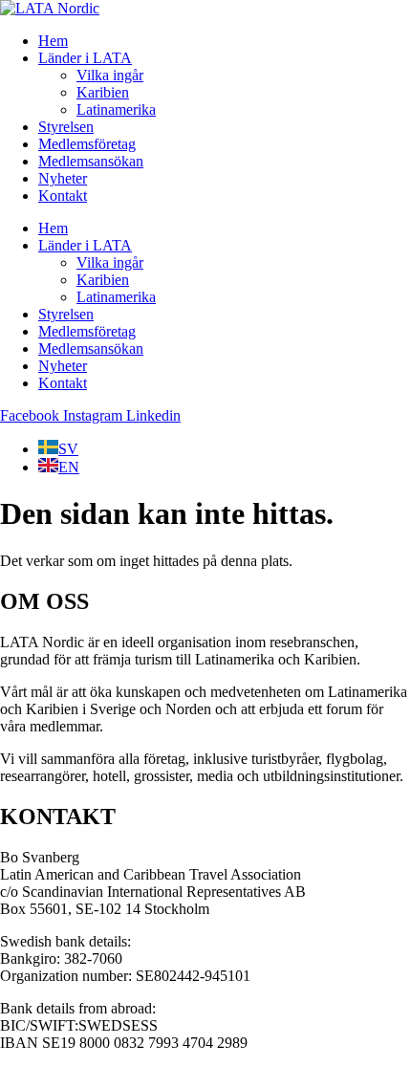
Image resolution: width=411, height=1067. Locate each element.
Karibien (102, 92)
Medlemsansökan (90, 161)
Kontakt (62, 195)
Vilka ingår (109, 75)
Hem (53, 41)
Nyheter (62, 178)
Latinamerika (116, 109)
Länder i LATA (85, 58)
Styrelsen (66, 127)
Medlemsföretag (87, 144)
